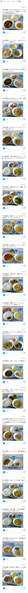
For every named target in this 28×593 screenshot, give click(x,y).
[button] (12, 32)
